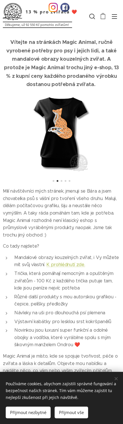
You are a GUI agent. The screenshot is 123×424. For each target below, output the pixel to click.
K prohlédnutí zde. (65, 264)
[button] (91, 16)
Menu (114, 16)
